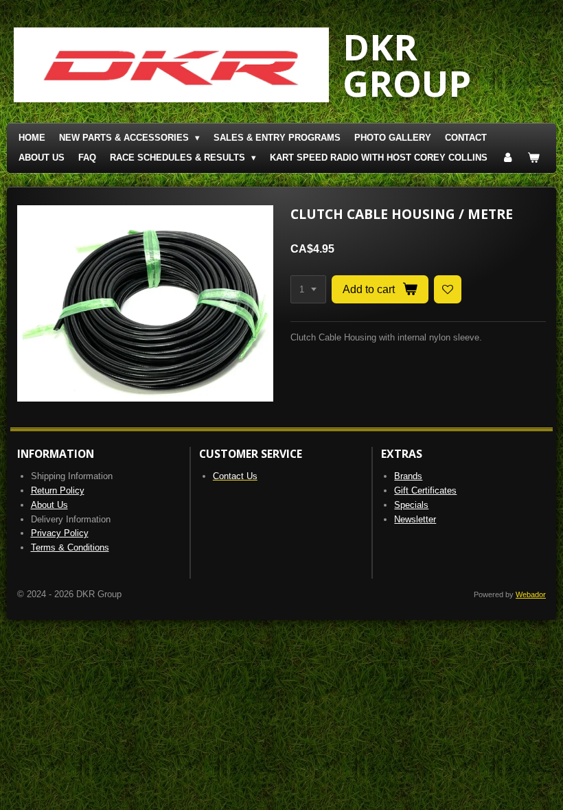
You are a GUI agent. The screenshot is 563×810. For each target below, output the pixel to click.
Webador (531, 594)
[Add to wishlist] (448, 289)
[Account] (507, 158)
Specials (411, 505)
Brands (408, 476)
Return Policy (57, 490)
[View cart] (533, 158)
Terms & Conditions (70, 547)
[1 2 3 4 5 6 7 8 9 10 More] (308, 289)
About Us (49, 505)
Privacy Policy (60, 533)
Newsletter (415, 519)
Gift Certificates (425, 490)
